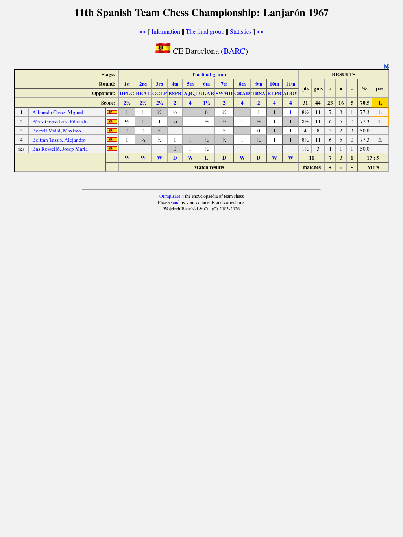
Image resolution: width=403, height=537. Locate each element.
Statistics (240, 31)
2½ (127, 103)
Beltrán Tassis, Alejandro (59, 139)
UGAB (206, 93)
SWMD (224, 93)
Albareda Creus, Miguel (57, 112)
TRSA (258, 93)
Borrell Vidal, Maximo (56, 130)
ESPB (174, 93)
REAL (143, 93)
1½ (206, 103)
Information (166, 31)
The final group (205, 31)
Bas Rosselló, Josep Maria (60, 148)
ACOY (290, 93)
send (175, 202)
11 (290, 84)
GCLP (159, 93)
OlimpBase (169, 196)
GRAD (242, 93)
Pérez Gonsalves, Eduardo (60, 121)
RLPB (274, 93)
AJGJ (190, 93)
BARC (234, 50)
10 (274, 84)
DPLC (127, 93)
